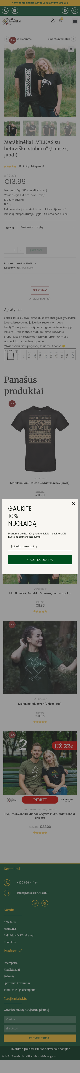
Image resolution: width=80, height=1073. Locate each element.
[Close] (73, 503)
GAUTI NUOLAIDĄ (40, 559)
